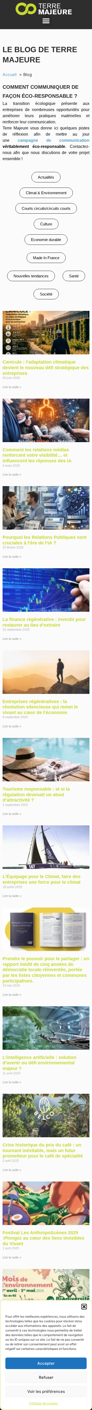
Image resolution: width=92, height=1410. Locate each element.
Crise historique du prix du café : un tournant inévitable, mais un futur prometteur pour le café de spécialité (43, 1150)
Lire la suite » (12, 387)
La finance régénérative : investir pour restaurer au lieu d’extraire (44, 622)
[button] (84, 1306)
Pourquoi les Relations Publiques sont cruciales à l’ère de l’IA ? (45, 540)
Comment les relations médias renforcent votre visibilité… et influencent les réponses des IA (37, 455)
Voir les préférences (46, 1391)
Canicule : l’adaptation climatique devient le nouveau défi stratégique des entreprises (46, 367)
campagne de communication (53, 140)
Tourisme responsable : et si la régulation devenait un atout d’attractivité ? (36, 794)
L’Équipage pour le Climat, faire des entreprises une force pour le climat (41, 879)
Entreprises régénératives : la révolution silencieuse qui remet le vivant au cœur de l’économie (40, 707)
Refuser (46, 1377)
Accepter (46, 1363)
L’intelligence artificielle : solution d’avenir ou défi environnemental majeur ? (39, 1063)
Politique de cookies (43, 1403)
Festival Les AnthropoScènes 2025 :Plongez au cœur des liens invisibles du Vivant (43, 1238)
